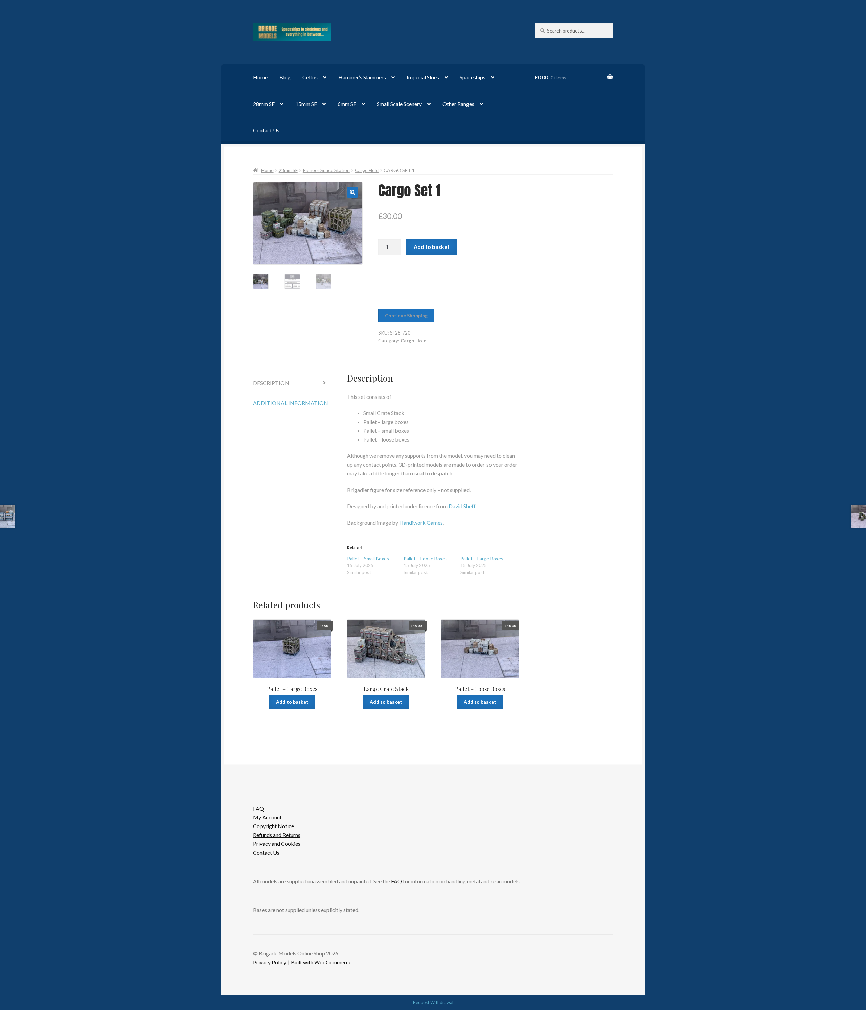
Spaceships (472, 77)
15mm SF (306, 104)
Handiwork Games (421, 522)
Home (260, 77)
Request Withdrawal (433, 1002)
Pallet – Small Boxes (368, 558)
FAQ (258, 808)
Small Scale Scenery (399, 104)
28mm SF (264, 104)
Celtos (310, 77)
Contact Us (266, 130)
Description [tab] (271, 383)
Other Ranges (458, 104)
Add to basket (432, 246)
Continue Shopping (406, 315)
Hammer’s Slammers (362, 77)
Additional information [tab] (290, 403)
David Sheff (462, 506)
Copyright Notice (273, 826)
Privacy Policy (269, 962)
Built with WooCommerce (321, 962)
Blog (285, 77)
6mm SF (347, 104)
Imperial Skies (423, 77)
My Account (267, 817)
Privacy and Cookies (276, 843)
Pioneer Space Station (326, 170)
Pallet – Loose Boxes (426, 558)
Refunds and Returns (276, 835)
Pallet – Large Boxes (481, 558)
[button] (352, 192)
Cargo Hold (367, 170)
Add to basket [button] (292, 702)
